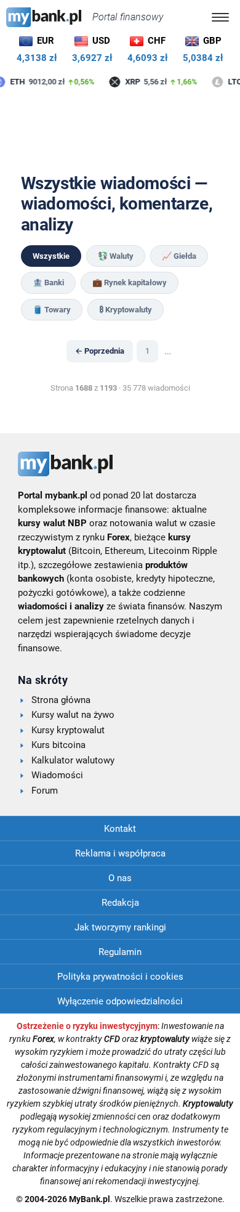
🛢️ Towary (52, 309)
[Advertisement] (120, 131)
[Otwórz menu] (220, 17)
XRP (131, 82)
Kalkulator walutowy (72, 760)
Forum (44, 790)
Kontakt (120, 828)
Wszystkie (51, 256)
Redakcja (120, 902)
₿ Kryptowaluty (125, 309)
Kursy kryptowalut (68, 730)
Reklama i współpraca (120, 853)
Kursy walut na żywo (72, 714)
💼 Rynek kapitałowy (129, 282)
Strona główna (60, 700)
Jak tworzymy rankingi (120, 927)
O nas (120, 878)
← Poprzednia (99, 351)
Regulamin (120, 952)
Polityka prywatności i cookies (120, 976)
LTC (233, 82)
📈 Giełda (179, 256)
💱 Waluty (116, 256)
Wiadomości (57, 775)
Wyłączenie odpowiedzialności (120, 1001)
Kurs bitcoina (58, 744)
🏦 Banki (48, 282)
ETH (15, 82)
